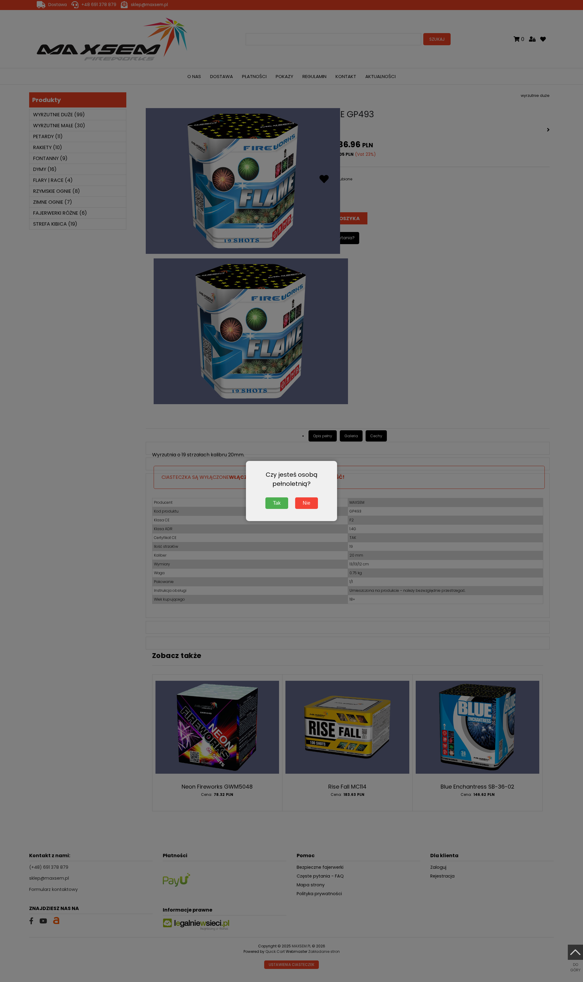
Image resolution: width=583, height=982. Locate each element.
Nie (306, 503)
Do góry (575, 967)
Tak (277, 503)
